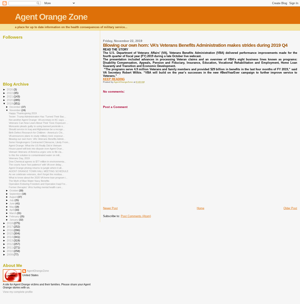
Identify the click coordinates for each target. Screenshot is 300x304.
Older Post (290, 208)
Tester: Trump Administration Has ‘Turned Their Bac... (37, 116)
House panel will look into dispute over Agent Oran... (36, 148)
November (15, 110)
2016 (10, 230)
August (13, 197)
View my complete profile (18, 291)
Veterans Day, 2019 (19, 158)
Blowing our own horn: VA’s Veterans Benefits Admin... (37, 139)
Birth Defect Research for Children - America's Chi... (36, 132)
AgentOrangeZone (38, 270)
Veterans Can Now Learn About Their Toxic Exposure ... (38, 123)
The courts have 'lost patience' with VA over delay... (36, 164)
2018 (10, 223)
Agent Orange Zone (51, 17)
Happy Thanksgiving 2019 (23, 113)
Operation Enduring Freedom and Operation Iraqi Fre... (38, 184)
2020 (10, 100)
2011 (10, 247)
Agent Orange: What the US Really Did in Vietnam (35, 145)
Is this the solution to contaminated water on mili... (35, 155)
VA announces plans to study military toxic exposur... (37, 136)
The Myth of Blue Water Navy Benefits (29, 181)
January (14, 219)
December (15, 107)
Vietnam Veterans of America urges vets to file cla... (36, 152)
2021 (10, 96)
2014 (10, 237)
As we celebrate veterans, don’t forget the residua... (36, 174)
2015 (10, 233)
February (14, 216)
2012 (10, 244)
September (15, 193)
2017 (10, 226)
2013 (10, 240)
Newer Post (110, 208)
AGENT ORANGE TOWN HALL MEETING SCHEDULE (38, 171)
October (14, 190)
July (11, 200)
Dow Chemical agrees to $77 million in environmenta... (37, 161)
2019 (10, 103)
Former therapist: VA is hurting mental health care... (36, 187)
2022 (10, 93)
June (12, 203)
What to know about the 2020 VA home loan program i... (38, 177)
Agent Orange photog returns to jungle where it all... (36, 168)
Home (200, 208)
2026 (10, 89)
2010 (10, 251)
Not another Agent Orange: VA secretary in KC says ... (38, 120)
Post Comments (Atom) (136, 216)
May (12, 206)
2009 (10, 254)
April (12, 210)
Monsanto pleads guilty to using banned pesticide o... (37, 126)
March (13, 213)
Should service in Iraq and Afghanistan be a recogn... (37, 129)
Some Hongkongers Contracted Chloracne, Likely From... (39, 142)
